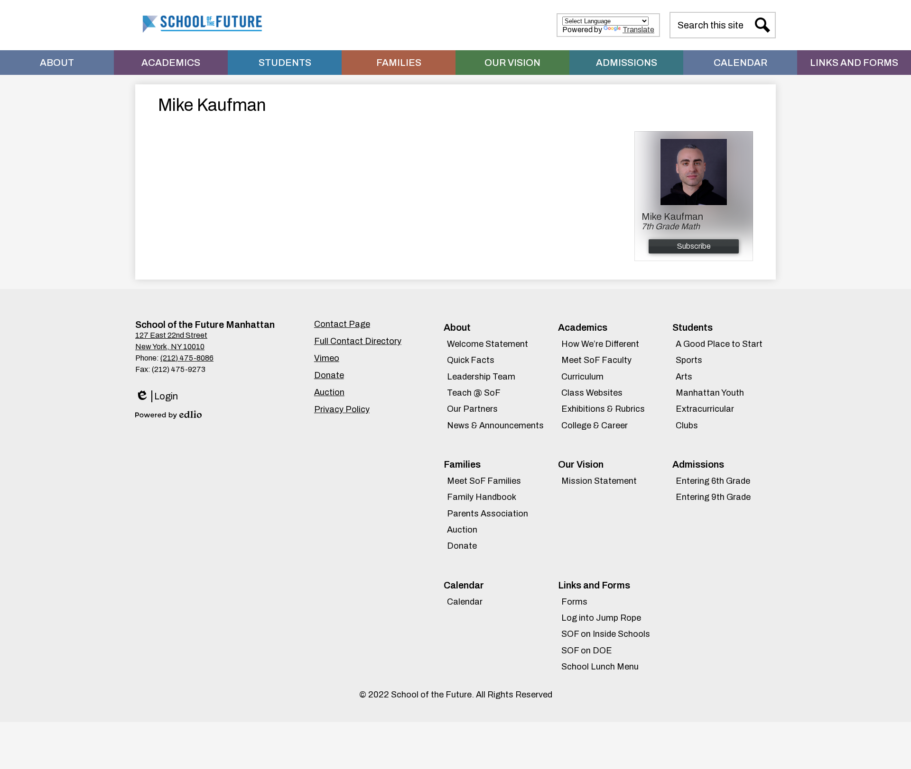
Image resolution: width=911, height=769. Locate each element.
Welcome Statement (487, 344)
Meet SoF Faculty (596, 360)
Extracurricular (705, 409)
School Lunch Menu (600, 666)
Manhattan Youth (710, 393)
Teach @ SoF (474, 393)
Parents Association (487, 513)
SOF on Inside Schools (605, 634)
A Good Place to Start (719, 344)
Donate (462, 546)
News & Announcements (495, 425)
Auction (462, 529)
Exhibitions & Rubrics (603, 409)
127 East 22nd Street (171, 335)
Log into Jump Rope (601, 618)
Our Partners (472, 409)
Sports (689, 360)
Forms (574, 601)
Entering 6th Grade (713, 481)
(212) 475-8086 (187, 358)
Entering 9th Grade (713, 497)
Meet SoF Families (484, 481)
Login (156, 396)
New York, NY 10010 (170, 347)
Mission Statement (599, 481)
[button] (57, 62)
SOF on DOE (586, 650)
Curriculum (582, 376)
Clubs (687, 425)
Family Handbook (481, 497)
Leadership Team (481, 376)
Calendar (465, 601)
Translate (638, 30)
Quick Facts (470, 360)
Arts (684, 376)
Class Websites (592, 393)
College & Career (594, 425)
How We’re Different (600, 344)
